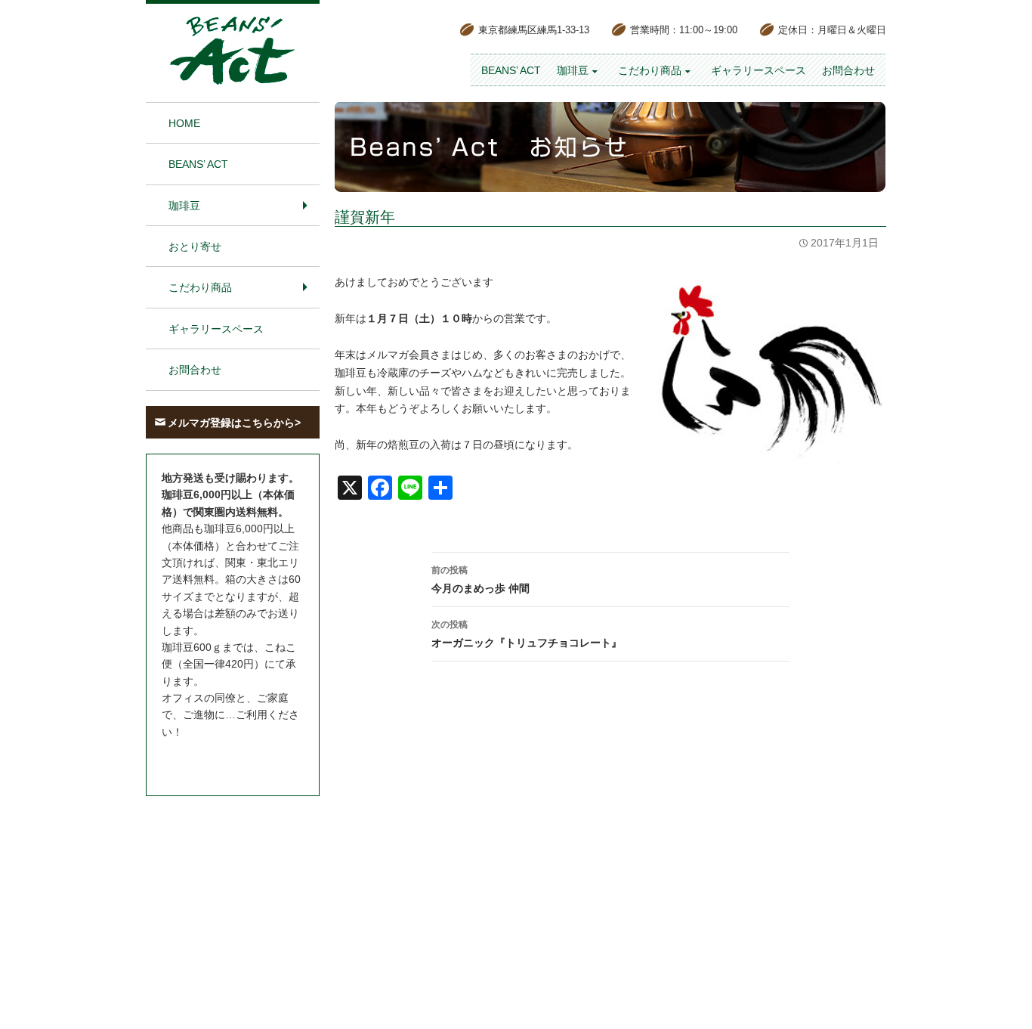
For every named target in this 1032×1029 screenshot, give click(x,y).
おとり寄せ (194, 246)
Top (996, 993)
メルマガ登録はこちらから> (234, 423)
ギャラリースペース (758, 70)
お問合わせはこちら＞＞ (220, 760)
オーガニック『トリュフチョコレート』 (526, 634)
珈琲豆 (573, 70)
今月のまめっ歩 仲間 (480, 579)
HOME (184, 123)
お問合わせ (848, 70)
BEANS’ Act (511, 70)
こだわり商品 (649, 70)
